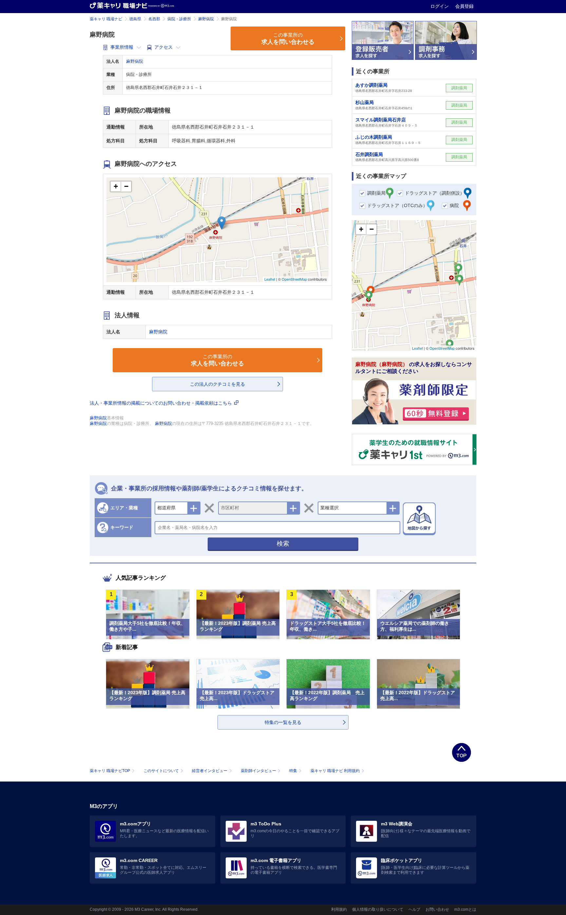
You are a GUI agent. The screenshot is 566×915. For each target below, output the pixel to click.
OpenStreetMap (294, 279)
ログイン (440, 6)
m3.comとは (465, 909)
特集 (293, 770)
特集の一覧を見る (283, 722)
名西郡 (154, 19)
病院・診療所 (179, 19)
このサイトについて (161, 770)
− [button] (126, 186)
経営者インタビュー (209, 770)
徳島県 (135, 19)
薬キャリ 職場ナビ (106, 19)
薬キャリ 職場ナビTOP (110, 770)
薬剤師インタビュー (258, 770)
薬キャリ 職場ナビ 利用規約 (335, 770)
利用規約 (339, 909)
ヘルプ (414, 909)
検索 (283, 543)
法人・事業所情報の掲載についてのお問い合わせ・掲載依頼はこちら (161, 403)
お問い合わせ (437, 909)
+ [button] (116, 186)
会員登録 (464, 6)
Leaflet (269, 279)
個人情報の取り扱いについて (377, 909)
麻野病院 (206, 19)
